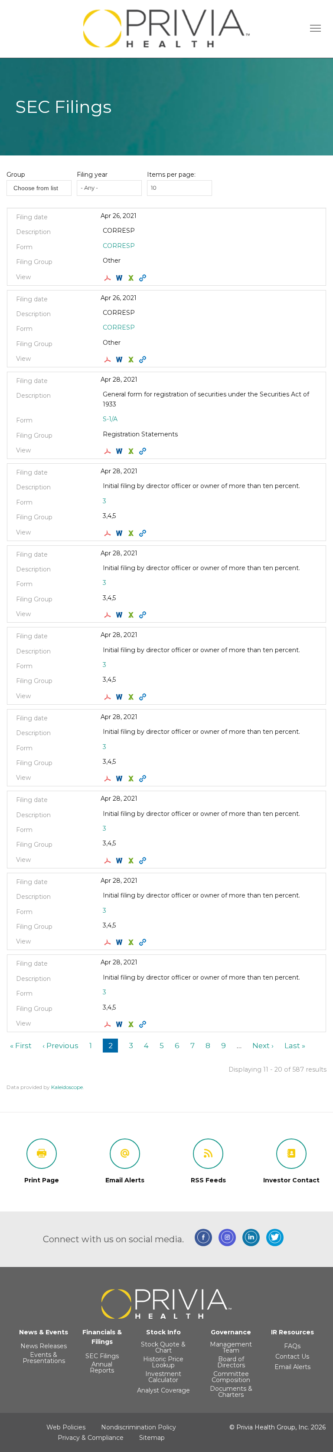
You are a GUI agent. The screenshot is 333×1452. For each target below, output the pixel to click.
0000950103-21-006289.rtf (120, 778)
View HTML (144, 278)
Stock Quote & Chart (163, 1347)
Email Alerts (292, 1367)
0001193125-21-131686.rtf (120, 359)
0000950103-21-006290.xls (132, 942)
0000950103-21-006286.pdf (108, 533)
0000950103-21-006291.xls (132, 860)
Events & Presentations (44, 1358)
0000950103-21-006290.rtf (120, 942)
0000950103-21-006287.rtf (120, 697)
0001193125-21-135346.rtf (120, 451)
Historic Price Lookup (163, 1362)
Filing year (92, 174)
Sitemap (152, 1438)
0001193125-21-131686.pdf (108, 359)
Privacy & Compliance (91, 1438)
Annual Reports (102, 1367)
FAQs (292, 1346)
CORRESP (119, 246)
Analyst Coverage (163, 1390)
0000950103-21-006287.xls (132, 697)
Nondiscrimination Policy (138, 1427)
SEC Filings (102, 1356)
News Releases (43, 1346)
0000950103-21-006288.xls (132, 615)
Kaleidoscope (67, 1087)
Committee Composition (231, 1377)
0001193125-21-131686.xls (132, 359)
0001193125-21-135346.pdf (108, 451)
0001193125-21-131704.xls (132, 278)
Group (16, 174)
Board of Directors (231, 1362)
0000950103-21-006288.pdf (108, 615)
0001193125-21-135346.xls (132, 451)
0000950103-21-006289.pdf (108, 778)
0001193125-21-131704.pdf (108, 278)
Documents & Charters (231, 1392)
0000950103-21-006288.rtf (120, 615)
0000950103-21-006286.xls (132, 533)
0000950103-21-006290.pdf (108, 942)
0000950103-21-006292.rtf (120, 1024)
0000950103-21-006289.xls (132, 778)
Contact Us (292, 1356)
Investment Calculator (163, 1377)
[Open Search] (315, 28)
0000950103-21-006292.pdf (108, 1024)
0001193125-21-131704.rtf (120, 278)
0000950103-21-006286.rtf (120, 533)
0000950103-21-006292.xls (132, 1024)
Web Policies (65, 1427)
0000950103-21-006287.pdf (108, 697)
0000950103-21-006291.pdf (108, 860)
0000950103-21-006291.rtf (120, 860)
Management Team (231, 1347)
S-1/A (110, 419)
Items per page (170, 174)
